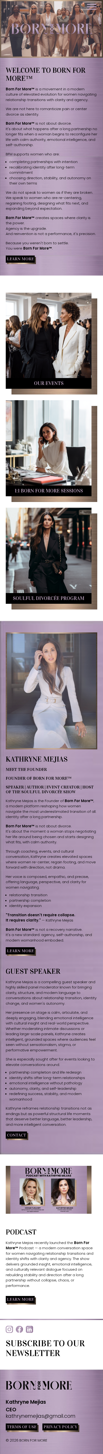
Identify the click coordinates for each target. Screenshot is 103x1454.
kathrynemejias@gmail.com (40, 1416)
